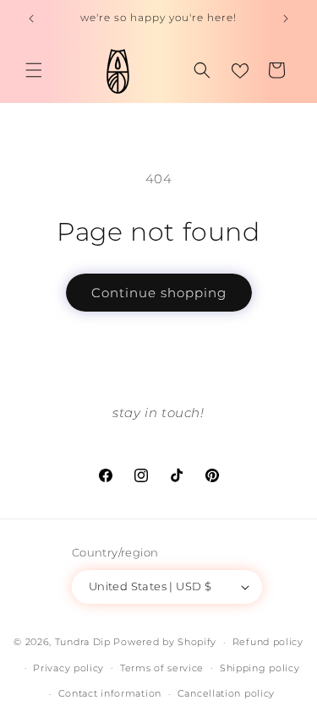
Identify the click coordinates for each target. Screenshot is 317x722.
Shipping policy (260, 668)
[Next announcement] (285, 18)
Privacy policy (68, 668)
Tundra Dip (83, 642)
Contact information (109, 693)
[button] (33, 70)
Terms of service (162, 668)
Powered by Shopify (164, 642)
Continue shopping (159, 293)
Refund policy (267, 642)
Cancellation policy (226, 693)
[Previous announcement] (31, 18)
